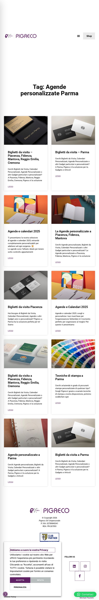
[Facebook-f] (80, 576)
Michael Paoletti (87, 598)
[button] (78, 36)
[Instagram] (85, 566)
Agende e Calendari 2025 (71, 307)
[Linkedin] (74, 566)
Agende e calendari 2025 (24, 231)
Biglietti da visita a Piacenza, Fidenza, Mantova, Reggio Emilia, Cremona (23, 381)
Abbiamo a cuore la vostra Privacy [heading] (29, 550)
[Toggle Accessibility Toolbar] (5, 594)
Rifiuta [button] (40, 580)
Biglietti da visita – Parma (72, 152)
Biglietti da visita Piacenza (25, 307)
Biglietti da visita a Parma (72, 455)
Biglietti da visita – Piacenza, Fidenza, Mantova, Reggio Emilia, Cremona (23, 157)
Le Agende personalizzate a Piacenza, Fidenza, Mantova (73, 235)
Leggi (10, 187)
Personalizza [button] (20, 587)
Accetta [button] (20, 580)
